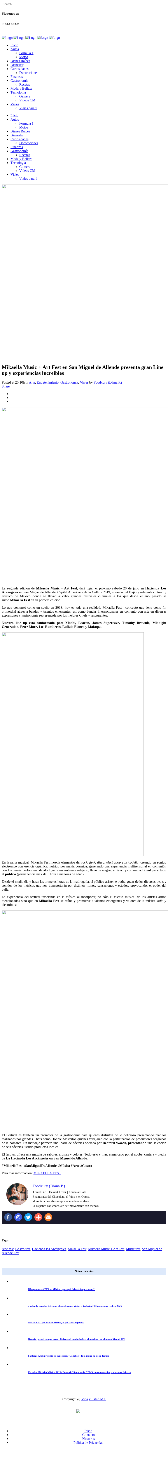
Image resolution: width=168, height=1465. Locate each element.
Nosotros (88, 1439)
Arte (32, 382)
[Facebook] (8, 1217)
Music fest (133, 1249)
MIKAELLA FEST (47, 1173)
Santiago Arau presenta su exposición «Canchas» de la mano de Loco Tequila (68, 1355)
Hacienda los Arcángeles (49, 1249)
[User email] (48, 1217)
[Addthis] (38, 1217)
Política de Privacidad (88, 1442)
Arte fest (8, 1249)
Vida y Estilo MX (93, 1399)
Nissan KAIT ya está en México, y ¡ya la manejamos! (56, 1322)
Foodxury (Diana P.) (108, 382)
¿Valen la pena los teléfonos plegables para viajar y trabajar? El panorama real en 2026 (75, 1306)
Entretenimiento (48, 382)
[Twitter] (28, 1217)
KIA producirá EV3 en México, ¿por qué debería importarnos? (61, 1289)
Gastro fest (22, 1249)
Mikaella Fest (77, 1249)
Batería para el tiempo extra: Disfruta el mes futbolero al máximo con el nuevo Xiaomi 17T (76, 1339)
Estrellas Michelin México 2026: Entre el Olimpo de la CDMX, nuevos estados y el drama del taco (79, 1372)
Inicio (88, 1431)
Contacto (88, 1435)
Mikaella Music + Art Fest (106, 1249)
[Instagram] (18, 1217)
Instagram (10, 24)
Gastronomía (69, 382)
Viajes (84, 382)
